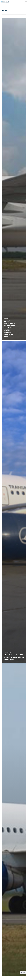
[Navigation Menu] (26, 2)
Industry (6, 318)
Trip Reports (7, 652)
